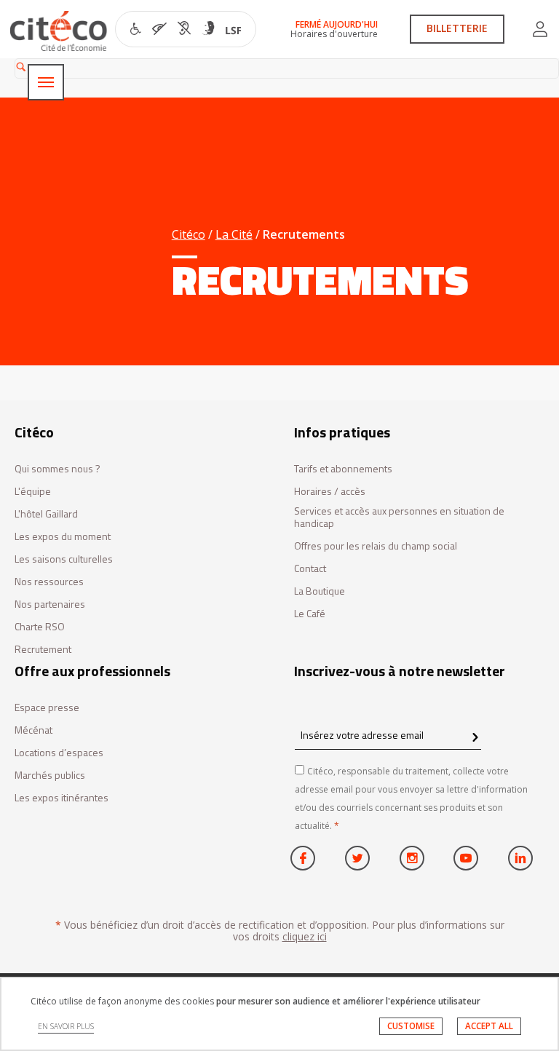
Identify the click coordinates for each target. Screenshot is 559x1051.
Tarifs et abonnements (343, 469)
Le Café (309, 614)
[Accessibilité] (186, 31)
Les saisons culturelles (64, 559)
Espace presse (47, 708)
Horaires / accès (329, 492)
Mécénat (33, 730)
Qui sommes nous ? (57, 469)
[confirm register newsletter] (475, 738)
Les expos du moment (63, 537)
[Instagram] (412, 858)
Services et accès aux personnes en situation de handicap (399, 517)
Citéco (188, 234)
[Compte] (540, 29)
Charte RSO (40, 627)
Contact (310, 569)
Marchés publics (50, 775)
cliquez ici (304, 936)
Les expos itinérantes (61, 798)
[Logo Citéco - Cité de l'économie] (60, 30)
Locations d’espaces (59, 753)
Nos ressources (49, 582)
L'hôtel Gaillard (46, 514)
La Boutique (319, 591)
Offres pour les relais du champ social (375, 546)
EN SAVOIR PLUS (66, 1026)
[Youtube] (465, 858)
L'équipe (33, 492)
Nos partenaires (50, 604)
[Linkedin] (520, 858)
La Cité (234, 234)
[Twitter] (357, 858)
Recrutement (43, 650)
